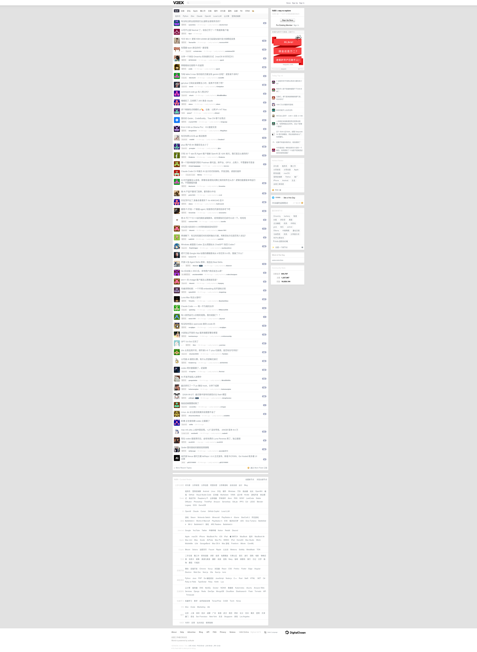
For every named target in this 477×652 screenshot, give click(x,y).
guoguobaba (193, 380)
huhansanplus (194, 389)
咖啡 (236, 559)
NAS (183, 113)
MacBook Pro (212, 536)
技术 (176, 11)
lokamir (192, 230)
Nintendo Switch (204, 517)
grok (275, 227)
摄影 (214, 559)
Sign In (301, 3)
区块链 (215, 494)
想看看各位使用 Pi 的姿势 (192, 65)
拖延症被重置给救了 (190, 403)
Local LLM (217, 16)
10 (264, 193)
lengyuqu (224, 122)
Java (183, 462)
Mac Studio (249, 540)
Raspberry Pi (203, 498)
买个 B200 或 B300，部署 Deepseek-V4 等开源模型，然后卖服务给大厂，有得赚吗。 (289, 134)
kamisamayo (193, 336)
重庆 (252, 613)
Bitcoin (187, 549)
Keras (238, 601)
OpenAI (208, 16)
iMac (196, 540)
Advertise (191, 632)
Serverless (226, 501)
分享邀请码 (223, 485)
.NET (259, 578)
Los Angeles (244, 616)
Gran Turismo (251, 521)
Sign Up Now (287, 20)
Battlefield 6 (227, 524)
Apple (296, 169)
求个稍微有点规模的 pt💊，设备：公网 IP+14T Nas (204, 109)
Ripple (218, 549)
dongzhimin (193, 131)
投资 (217, 555)
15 (264, 326)
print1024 (192, 195)
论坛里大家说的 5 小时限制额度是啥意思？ (200, 226)
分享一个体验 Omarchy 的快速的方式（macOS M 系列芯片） (208, 56)
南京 (230, 613)
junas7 (189, 113)
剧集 (197, 559)
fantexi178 (192, 257)
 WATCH (234, 536)
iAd (208, 607)
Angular (257, 568)
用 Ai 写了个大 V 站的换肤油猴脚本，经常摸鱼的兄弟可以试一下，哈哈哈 (213, 218)
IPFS (241, 501)
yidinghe (192, 398)
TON (258, 549)
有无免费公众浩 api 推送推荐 (194, 135)
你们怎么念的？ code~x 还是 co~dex (289, 115)
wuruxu (226, 166)
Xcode (202, 540)
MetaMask (250, 549)
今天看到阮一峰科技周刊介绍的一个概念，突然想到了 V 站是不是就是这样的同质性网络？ (289, 150)
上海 (192, 613)
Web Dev (197, 572)
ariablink (227, 415)
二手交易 (188, 555)
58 (264, 361)
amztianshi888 (197, 274)
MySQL (208, 588)
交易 (210, 11)
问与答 (276, 166)
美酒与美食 (205, 559)
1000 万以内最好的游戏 (284, 104)
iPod (233, 540)
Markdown (224, 494)
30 (264, 370)
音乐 (240, 555)
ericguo (223, 407)
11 (264, 229)
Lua (222, 581)
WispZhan (223, 131)
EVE (226, 521)
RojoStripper (193, 248)
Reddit (227, 530)
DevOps (211, 591)
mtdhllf (191, 139)
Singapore (228, 616)
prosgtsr (192, 148)
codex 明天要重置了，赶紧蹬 (194, 368)
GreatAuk (192, 213)
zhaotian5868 (194, 354)
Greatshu (222, 186)
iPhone (276, 180)
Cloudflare (230, 591)
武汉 (225, 613)
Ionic (224, 572)
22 (264, 67)
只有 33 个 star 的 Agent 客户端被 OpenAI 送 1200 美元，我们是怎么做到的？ (215, 153)
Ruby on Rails (190, 581)
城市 (216, 11)
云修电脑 (213, 498)
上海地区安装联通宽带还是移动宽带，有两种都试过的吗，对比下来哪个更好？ (289, 124)
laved (191, 86)
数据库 (230, 588)
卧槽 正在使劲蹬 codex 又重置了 (195, 420)
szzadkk (221, 78)
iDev (192, 16)
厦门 (187, 616)
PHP (200, 578)
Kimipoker (220, 86)
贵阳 (236, 616)
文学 (260, 559)
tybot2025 (192, 292)
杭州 (203, 613)
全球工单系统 (278, 184)
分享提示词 (295, 234)
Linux (213, 491)
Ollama (276, 230)
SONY (241, 498)
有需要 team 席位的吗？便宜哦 (194, 47)
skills (191, 424)
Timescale (190, 594)
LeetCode (250, 498)
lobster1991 (222, 230)
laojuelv (283, 69)
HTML (252, 578)
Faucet (211, 549)
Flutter (243, 568)
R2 (241, 11)
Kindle (246, 494)
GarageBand (205, 543)
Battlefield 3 (189, 521)
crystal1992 (193, 122)
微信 (187, 568)
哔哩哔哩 (212, 530)
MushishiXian (223, 301)
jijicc (219, 148)
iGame (236, 517)
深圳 (197, 613)
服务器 (195, 588)
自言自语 (233, 485)
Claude (199, 16)
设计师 (239, 494)
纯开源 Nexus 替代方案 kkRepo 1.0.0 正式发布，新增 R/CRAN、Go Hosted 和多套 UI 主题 (219, 457)
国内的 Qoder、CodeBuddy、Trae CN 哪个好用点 (203, 118)
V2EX (187, 622)
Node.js (229, 578)
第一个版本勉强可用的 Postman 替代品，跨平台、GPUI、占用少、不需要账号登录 (217, 162)
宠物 (225, 559)
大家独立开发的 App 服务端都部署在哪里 (199, 332)
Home (288, 3)
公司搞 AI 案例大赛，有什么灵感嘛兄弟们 (199, 359)
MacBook (243, 536)
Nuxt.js (217, 572)
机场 (285, 223)
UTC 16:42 (192, 646)
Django (196, 591)
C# (264, 578)
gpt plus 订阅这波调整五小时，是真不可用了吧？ (202, 83)
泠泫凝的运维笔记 (280, 202)
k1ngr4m (192, 371)
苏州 (247, 613)
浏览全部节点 (262, 479)
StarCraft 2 (245, 517)
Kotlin (216, 581)
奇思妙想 (213, 485)
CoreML (251, 543)
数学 (196, 601)
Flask (250, 591)
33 (264, 379)
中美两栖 (285, 230)
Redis (203, 591)
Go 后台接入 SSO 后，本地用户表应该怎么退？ (202, 270)
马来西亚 (276, 234)
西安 (236, 613)
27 (264, 299)
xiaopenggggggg (194, 166)
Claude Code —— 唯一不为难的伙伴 (197, 306)
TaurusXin (192, 42)
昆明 (258, 613)
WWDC (226, 540)
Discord (235, 530)
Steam (193, 517)
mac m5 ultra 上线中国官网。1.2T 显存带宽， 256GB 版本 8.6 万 (209, 429)
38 (264, 202)
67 (264, 343)
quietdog (192, 310)
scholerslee (197, 51)
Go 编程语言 (186, 274)
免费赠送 (224, 555)
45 (264, 352)
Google (188, 530)
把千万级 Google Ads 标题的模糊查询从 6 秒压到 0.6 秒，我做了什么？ (212, 253)
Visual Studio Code (203, 494)
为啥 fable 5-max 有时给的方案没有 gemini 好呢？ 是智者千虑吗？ (210, 74)
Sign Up (295, 3)
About (174, 632)
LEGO (252, 501)
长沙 (241, 613)
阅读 (219, 559)
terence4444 (223, 42)
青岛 (192, 616)
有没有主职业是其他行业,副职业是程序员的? (200, 21)
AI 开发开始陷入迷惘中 (191, 376)
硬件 (224, 491)
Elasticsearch (241, 591)
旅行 (246, 555)
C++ (235, 578)
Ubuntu (249, 588)
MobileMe (189, 543)
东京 (220, 616)
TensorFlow (216, 601)
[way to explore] (179, 3)
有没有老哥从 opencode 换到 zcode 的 (198, 323)
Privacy (223, 632)
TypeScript (202, 581)
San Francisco (201, 616)
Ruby (210, 581)
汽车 (239, 491)
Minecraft (216, 517)
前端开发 (194, 568)
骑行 (249, 559)
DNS (201, 588)
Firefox (236, 568)
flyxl (190, 33)
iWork (258, 540)
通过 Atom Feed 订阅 (258, 467)
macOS (287, 173)
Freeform (234, 543)
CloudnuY (221, 139)
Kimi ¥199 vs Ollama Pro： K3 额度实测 (198, 127)
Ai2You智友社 (278, 237)
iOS (220, 536)
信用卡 (191, 559)
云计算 (226, 16)
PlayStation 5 (217, 521)
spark (222, 60)
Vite (211, 572)
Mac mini (188, 540)
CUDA (225, 601)
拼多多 (282, 219)
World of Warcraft (203, 521)
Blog (246, 485)
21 (264, 120)
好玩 (189, 11)
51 (264, 432)
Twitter (204, 530)
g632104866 (191, 462)
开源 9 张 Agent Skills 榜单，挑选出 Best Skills (201, 262)
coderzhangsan (231, 274)
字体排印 (222, 498)
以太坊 (225, 549)
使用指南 (209, 622)
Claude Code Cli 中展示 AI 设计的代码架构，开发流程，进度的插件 (211, 171)
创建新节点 (249, 479)
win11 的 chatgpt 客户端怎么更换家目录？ (199, 279)
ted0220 (191, 239)
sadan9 (224, 433)
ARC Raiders (216, 524)
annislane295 (230, 51)
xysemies (192, 25)
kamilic (223, 221)
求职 (212, 555)
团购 (251, 555)
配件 (251, 536)
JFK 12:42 (217, 646)
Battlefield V (198, 524)
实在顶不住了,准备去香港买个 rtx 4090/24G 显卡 (202, 200)
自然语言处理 (204, 601)
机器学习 (188, 601)
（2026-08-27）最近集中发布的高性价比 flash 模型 (203, 394)
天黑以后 (233, 555)
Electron (188, 572)
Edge (250, 568)
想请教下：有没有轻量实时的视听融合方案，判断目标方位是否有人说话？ (214, 235)
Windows (231, 491)
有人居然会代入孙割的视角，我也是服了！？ (201, 315)
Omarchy (277, 216)
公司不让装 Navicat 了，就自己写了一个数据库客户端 (205, 30)
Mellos (199, 175)
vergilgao (192, 327)
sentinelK (194, 433)
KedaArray (192, 363)
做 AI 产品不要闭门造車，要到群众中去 (198, 191)
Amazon (217, 501)
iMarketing (201, 607)
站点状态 (200, 622)
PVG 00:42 (200, 646)
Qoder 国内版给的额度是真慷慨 (195, 447)
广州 (214, 613)
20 (264, 85)
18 (264, 388)
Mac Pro (218, 540)
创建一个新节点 (281, 247)
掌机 (207, 524)
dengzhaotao (226, 398)
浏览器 (217, 568)
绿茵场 (242, 559)
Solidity (241, 549)
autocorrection (277, 260)
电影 (257, 555)
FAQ (214, 632)
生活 (293, 180)
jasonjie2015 (223, 451)
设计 (240, 485)
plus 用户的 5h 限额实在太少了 (194, 144)
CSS (230, 568)
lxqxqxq (221, 283)
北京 (187, 613)
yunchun (222, 345)
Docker (216, 588)
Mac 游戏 (225, 543)
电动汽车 (192, 498)
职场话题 (276, 173)
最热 (230, 11)
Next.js (205, 572)
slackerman (223, 25)
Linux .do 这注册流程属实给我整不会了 (198, 412)
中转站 (293, 223)
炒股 (275, 219)
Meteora (233, 549)
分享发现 (276, 169)
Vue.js (210, 568)
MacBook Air (260, 536)
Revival (221, 371)
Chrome (202, 568)
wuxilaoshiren (226, 248)
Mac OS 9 (216, 543)
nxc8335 (192, 442)
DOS (195, 505)
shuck (191, 95)
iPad (226, 536)
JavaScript (220, 578)
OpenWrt (258, 491)
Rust (240, 578)
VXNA (278, 197)
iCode (193, 607)
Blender (260, 501)
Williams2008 (223, 310)
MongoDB (220, 591)
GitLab (235, 501)
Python (288, 176)
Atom (230, 498)
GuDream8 (220, 204)
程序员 (284, 166)
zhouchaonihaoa (194, 415)
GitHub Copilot (213, 511)
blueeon (195, 265)
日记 (254, 559)
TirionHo (192, 301)
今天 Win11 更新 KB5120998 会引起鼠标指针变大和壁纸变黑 (208, 38)
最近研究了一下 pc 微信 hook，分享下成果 (200, 385)
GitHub (191, 494)
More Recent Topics (184, 467)
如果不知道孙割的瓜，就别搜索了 (288, 142)
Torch (232, 601)
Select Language (272, 632)
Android (285, 180)
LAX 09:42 (208, 646)
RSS (276, 190)
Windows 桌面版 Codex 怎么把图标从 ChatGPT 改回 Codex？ (208, 244)
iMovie (243, 543)
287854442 (192, 60)
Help (182, 632)
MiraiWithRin (226, 380)
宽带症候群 (277, 176)
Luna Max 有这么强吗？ (191, 297)
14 (264, 41)
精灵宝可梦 (234, 521)
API (264, 591)
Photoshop (198, 501)
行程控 (196, 562)
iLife (196, 543)
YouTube (196, 530)
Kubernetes (239, 588)
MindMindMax (222, 95)
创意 (182, 11)
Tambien (225, 354)
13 (264, 138)
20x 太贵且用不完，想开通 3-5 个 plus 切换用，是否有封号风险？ (210, 350)
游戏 (187, 517)
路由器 (245, 491)
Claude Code (190, 175)
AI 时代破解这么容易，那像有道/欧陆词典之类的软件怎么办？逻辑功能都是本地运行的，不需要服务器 (218, 181)
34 (264, 211)
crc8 (220, 195)
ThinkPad (208, 501)
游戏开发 (254, 494)
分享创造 (287, 169)
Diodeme (192, 157)
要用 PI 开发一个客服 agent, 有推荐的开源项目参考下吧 (205, 209)
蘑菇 (190, 562)
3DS (242, 521)
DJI (246, 501)
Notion (220, 530)
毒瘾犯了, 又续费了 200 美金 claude (197, 100)
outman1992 (193, 221)
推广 (296, 176)
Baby (231, 559)
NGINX (223, 588)
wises (191, 104)
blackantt (192, 78)
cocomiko (192, 407)
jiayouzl (222, 318)
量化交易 (296, 230)
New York (213, 616)
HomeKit (240, 540)
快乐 (282, 227)
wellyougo (192, 451)
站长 (251, 491)
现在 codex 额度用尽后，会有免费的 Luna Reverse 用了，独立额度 (211, 438)
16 (264, 246)
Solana (195, 549)
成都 (208, 613)
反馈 (193, 622)
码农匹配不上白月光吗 (284, 110)
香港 (219, 613)
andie (190, 69)
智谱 (295, 216)
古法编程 (276, 223)
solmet (289, 227)
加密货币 (203, 549)
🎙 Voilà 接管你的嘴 (280, 241)
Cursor (203, 511)
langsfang (222, 292)
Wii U (190, 524)
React (224, 568)
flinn (194, 345)
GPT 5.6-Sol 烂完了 (190, 341)
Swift (246, 578)
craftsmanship (226, 336)
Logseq (188, 505)
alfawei (217, 113)
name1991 (192, 318)
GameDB (202, 505)
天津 (263, 613)
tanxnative (222, 213)
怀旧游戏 (255, 517)
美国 (290, 219)
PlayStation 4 (227, 517)
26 (264, 147)
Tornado (258, 591)
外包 (219, 491)
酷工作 (293, 166)
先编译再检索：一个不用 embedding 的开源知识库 (203, 288)
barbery (287, 216)
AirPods (210, 540)
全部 (236, 11)
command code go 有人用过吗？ (195, 91)
